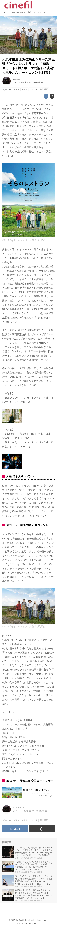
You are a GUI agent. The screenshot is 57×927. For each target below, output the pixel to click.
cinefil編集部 (37, 82)
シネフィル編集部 (20, 82)
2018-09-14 (17, 80)
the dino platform (31, 923)
